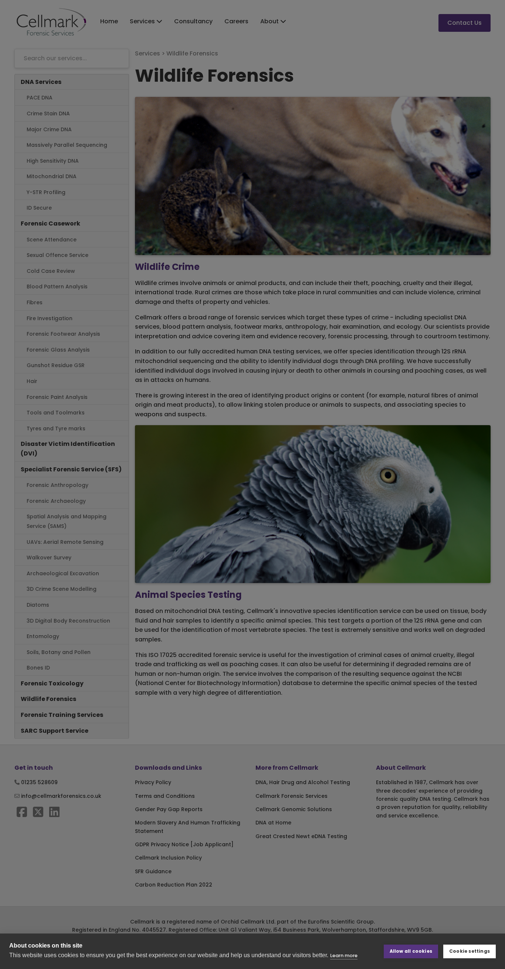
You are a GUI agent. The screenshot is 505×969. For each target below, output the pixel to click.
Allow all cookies (411, 951)
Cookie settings (469, 951)
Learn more (343, 955)
